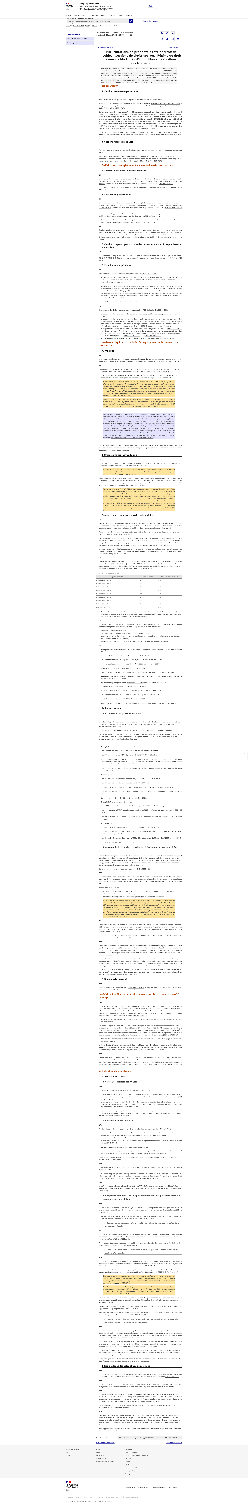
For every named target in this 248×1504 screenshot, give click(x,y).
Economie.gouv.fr (130, 1468)
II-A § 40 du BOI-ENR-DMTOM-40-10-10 (165, 103)
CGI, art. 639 (165, 1129)
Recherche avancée (150, 21)
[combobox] (98, 21)
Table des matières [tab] (73, 34)
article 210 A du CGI (131, 335)
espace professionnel (127, 1178)
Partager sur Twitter (167, 39)
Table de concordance (102, 1455)
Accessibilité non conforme (73, 1497)
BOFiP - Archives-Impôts (126, 15)
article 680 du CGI (148, 222)
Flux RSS (98, 1452)
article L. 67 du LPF (145, 1188)
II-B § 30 (126, 526)
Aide (67, 1452)
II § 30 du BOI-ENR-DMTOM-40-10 (149, 161)
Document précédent (106, 47)
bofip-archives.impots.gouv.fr (104, 1461)
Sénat (126, 1474)
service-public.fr (143, 1488)
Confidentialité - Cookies (113, 1497)
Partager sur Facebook (162, 39)
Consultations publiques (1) (98, 15)
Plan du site (100, 1497)
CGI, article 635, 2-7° (171, 1094)
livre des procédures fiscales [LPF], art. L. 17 (156, 371)
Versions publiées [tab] (73, 43)
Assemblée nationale (131, 1452)
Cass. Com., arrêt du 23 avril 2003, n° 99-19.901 (144, 406)
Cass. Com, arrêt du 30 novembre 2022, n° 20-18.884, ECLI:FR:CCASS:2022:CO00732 (128, 614)
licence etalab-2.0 (105, 1501)
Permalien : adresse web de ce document (173, 33)
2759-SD (163, 624)
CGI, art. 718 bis (169, 1035)
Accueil (68, 15)
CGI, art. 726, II (170, 361)
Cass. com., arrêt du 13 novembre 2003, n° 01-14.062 (154, 508)
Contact (68, 1455)
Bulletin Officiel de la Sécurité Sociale (135, 1455)
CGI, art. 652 (167, 1386)
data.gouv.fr (173, 1488)
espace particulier (106, 1178)
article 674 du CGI (135, 987)
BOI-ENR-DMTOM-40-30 (139, 1315)
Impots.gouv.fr (129, 1471)
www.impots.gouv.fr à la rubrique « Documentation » (149, 378)
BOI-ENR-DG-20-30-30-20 (141, 616)
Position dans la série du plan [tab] (77, 38)
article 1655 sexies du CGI (167, 235)
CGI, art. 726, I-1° (116, 108)
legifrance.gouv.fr (159, 1488)
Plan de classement (80, 15)
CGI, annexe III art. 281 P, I (159, 1397)
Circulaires (128, 1458)
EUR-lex (127, 1465)
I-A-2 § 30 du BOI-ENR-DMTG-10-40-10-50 (137, 564)
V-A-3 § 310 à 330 (149, 1218)
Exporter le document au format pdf (162, 33)
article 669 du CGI (112, 564)
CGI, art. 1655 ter (121, 1239)
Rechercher (131, 21)
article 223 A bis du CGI (148, 333)
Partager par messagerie (178, 39)
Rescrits (113, 15)
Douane (127, 1461)
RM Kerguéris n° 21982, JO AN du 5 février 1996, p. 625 (131, 437)
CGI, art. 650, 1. (171, 1376)
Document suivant (173, 47)
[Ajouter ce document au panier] (167, 33)
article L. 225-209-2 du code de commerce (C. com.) (150, 326)
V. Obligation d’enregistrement (78, 25)
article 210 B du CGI (152, 335)
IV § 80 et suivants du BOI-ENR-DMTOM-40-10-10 (159, 1272)
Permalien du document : (105, 1438)
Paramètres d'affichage (132, 1497)
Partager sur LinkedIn (173, 39)
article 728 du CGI (146, 1266)
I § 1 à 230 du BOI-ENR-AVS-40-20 (124, 1245)
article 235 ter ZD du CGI (134, 338)
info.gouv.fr (129, 1488)
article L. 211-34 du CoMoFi (148, 280)
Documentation (100, 1458)
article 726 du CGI (148, 273)
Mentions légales (89, 1497)
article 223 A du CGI (123, 333)
